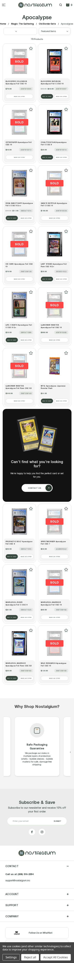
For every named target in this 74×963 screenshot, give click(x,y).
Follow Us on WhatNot (40, 932)
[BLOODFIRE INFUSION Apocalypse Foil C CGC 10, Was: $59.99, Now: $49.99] (55, 61)
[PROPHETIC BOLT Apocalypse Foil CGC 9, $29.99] (19, 521)
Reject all (30, 957)
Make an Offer (19, 96)
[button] (20, 31)
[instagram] (42, 832)
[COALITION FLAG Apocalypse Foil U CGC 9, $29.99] (55, 122)
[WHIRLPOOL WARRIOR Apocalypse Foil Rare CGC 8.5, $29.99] (19, 643)
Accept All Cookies (55, 957)
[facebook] (32, 832)
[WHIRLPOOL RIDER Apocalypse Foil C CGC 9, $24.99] (19, 582)
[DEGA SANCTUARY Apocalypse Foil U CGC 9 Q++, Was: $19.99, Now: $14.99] (19, 183)
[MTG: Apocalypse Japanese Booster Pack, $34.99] (55, 366)
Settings (11, 957)
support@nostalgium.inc (17, 880)
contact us (34, 488)
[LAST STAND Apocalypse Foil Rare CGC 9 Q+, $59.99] (55, 244)
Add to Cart (47, 96)
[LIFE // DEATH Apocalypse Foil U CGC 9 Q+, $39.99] (19, 305)
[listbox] (54, 31)
